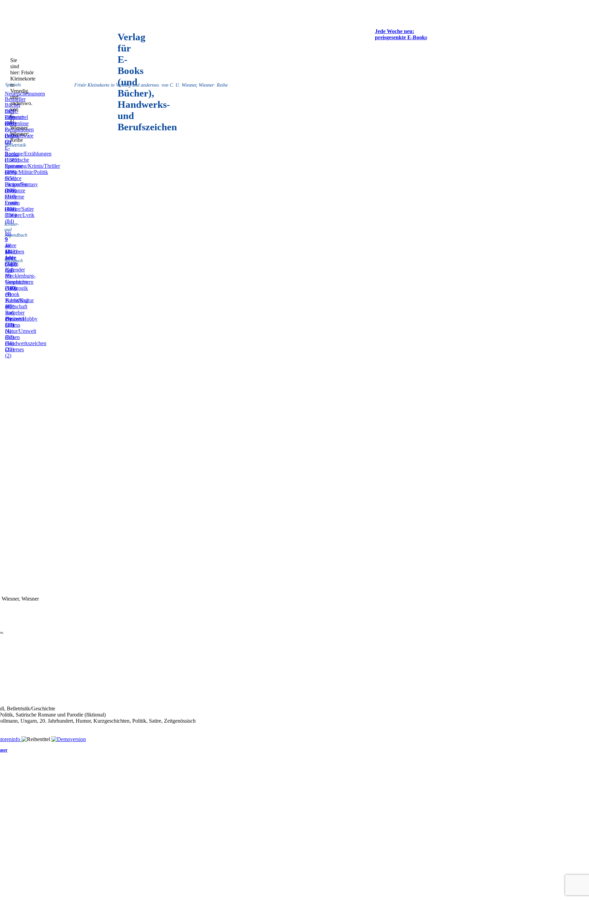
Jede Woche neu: (394, 31)
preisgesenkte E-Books (401, 37)
